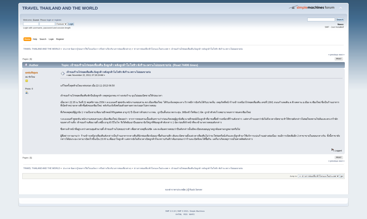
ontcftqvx (31, 72)
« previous (333, 54)
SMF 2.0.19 (170, 211)
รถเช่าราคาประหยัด (175, 189)
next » (341, 54)
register (57, 20)
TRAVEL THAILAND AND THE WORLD (60, 8)
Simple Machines (197, 211)
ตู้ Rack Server (194, 189)
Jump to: (293, 176)
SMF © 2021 (182, 211)
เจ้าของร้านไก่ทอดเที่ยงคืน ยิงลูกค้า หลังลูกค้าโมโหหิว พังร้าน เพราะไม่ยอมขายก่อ (109, 72)
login (49, 20)
